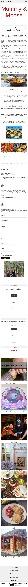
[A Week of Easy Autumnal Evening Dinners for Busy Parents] (7, 147)
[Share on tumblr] (9, 156)
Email (2, 243)
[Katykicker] (14, 132)
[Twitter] (1, 1)
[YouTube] (8, 1)
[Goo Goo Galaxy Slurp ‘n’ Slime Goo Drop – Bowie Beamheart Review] (14, 397)
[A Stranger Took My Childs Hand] (14, 369)
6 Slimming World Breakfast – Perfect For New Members (6, 163)
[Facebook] (10, 1)
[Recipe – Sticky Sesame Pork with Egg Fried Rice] (14, 484)
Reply (3, 181)
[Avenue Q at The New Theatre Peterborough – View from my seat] (14, 427)
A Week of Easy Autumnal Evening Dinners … (7, 153)
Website (2, 248)
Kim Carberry (8, 203)
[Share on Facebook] (5, 156)
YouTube (14, 580)
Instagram (14, 570)
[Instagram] (3, 1)
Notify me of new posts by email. (7, 255)
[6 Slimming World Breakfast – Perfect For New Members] (14, 513)
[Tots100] (14, 302)
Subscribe (14, 295)
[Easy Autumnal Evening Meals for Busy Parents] (20, 147)
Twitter (14, 567)
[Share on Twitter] (6, 156)
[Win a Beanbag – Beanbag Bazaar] (14, 456)
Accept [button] (12, 585)
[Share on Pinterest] (8, 156)
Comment (3, 226)
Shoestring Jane (8, 173)
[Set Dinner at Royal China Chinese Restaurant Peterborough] (14, 542)
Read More (17, 585)
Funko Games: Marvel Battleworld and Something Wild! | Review (20, 163)
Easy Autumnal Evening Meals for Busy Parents (20, 153)
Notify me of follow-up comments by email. (9, 253)
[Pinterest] (6, 1)
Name (2, 238)
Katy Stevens (8, 184)
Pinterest (14, 577)
